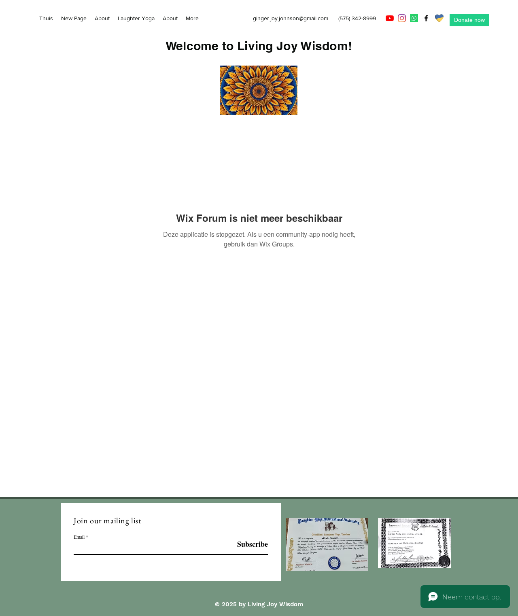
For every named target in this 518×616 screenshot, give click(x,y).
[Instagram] (402, 18)
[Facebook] (426, 18)
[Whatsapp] (414, 18)
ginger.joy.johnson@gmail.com (290, 18)
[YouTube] (390, 18)
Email (79, 536)
